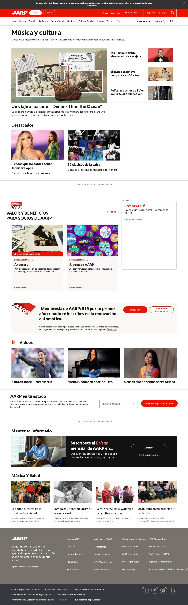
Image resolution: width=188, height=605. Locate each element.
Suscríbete (149, 447)
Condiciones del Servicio (56, 589)
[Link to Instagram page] (163, 590)
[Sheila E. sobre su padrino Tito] (94, 363)
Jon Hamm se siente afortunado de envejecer (127, 54)
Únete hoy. (112, 329)
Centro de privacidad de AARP (25, 589)
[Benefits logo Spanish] (18, 208)
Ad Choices (64, 599)
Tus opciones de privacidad (87, 599)
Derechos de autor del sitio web (70, 594)
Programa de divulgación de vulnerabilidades (32, 599)
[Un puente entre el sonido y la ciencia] (157, 492)
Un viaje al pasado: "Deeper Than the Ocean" (56, 106)
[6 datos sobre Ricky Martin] (37, 363)
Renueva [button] (50, 13)
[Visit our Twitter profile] (154, 590)
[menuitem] (14, 22)
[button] (171, 21)
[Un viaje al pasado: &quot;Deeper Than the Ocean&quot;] (59, 75)
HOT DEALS (132, 206)
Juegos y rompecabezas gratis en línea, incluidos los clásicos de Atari (92, 270)
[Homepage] (19, 13)
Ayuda (105, 13)
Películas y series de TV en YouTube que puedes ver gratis (127, 92)
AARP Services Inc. (103, 562)
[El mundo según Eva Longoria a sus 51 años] (160, 74)
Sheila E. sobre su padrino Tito (90, 382)
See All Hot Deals (133, 219)
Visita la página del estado (159, 403)
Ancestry (21, 265)
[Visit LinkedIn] (173, 590)
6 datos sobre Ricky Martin (31, 382)
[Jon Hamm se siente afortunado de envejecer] (160, 55)
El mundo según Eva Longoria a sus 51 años (125, 73)
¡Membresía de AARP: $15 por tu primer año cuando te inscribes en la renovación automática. (77, 313)
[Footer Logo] (33, 539)
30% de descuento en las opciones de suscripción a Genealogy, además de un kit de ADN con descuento (37, 270)
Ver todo (111, 211)
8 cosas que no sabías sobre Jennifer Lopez (31, 166)
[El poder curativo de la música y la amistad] (30, 492)
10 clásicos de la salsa (84, 164)
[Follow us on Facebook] (145, 590)
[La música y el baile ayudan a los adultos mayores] (115, 492)
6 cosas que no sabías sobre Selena (149, 382)
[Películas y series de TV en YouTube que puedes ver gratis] (160, 93)
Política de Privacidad (149, 455)
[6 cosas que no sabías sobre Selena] (150, 363)
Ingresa (166, 13)
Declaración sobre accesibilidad (88, 589)
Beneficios (115, 13)
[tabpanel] (157, 21)
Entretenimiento (23, 260)
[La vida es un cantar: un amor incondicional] (73, 492)
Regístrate (151, 13)
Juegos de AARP (81, 265)
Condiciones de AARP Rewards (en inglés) (31, 594)
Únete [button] (35, 13)
